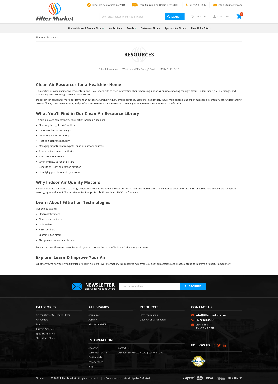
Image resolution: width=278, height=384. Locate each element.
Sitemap (40, 378)
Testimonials (95, 357)
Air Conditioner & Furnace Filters (85, 28)
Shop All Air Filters (201, 28)
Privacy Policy (95, 361)
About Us (93, 347)
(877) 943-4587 (198, 4)
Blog (90, 366)
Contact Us (124, 347)
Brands (131, 28)
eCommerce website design (120, 378)
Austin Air (93, 319)
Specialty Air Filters (175, 28)
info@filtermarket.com (230, 4)
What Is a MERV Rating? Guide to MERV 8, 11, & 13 (150, 69)
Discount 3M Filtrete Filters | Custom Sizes (140, 352)
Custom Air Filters (150, 28)
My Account (223, 16)
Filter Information (108, 69)
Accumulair (94, 314)
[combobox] (142, 16)
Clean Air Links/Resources (153, 319)
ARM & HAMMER (97, 324)
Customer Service (97, 352)
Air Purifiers (115, 28)
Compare (201, 16)
